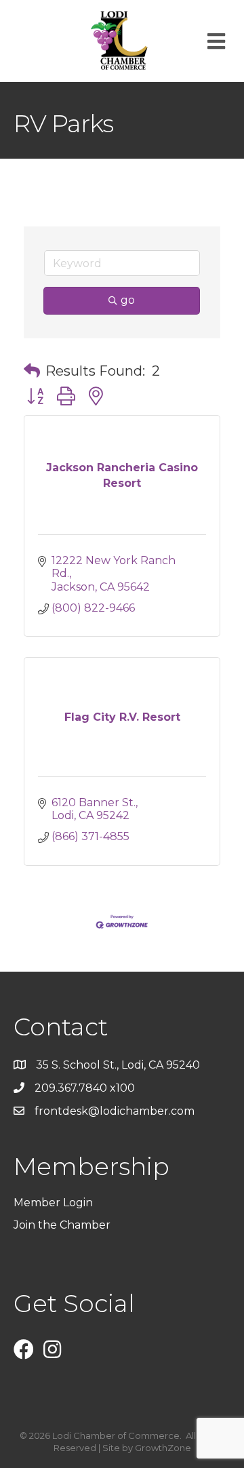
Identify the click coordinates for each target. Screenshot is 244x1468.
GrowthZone (163, 1447)
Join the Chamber (63, 1224)
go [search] (128, 300)
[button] (32, 371)
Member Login (53, 1202)
